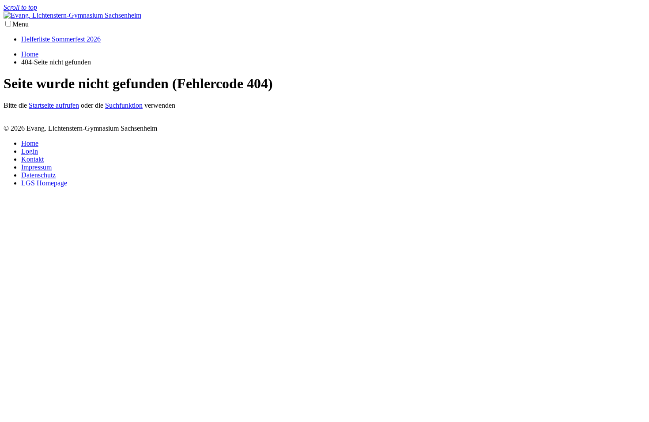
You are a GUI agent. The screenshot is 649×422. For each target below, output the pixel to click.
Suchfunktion (124, 105)
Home (29, 54)
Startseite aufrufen (54, 105)
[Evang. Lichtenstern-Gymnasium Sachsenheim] (72, 15)
